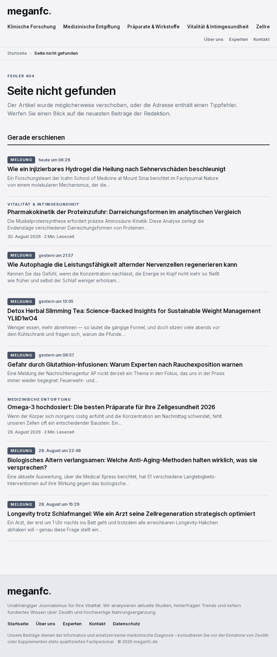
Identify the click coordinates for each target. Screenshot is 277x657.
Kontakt (261, 39)
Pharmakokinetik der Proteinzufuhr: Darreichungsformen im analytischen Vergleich (124, 211)
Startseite (17, 53)
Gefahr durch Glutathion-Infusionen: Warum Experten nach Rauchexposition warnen (125, 364)
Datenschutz (126, 624)
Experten (238, 39)
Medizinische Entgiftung (91, 26)
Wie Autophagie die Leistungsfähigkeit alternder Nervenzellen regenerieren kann (122, 264)
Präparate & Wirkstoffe (153, 26)
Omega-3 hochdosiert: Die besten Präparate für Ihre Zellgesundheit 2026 (111, 407)
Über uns (214, 39)
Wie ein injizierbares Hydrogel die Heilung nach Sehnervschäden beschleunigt (116, 169)
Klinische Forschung (31, 26)
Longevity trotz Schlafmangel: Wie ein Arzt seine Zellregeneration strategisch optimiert (131, 513)
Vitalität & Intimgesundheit (218, 26)
